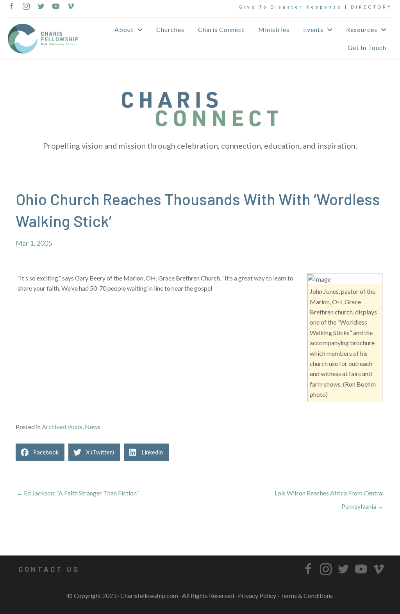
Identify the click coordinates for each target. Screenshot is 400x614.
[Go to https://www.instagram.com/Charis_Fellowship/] (26, 7)
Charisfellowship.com (149, 595)
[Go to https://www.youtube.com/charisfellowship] (55, 7)
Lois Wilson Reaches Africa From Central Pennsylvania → (329, 495)
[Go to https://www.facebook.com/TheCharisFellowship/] (11, 7)
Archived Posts (62, 426)
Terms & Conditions (306, 595)
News (92, 426)
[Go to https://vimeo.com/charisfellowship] (70, 7)
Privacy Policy (257, 595)
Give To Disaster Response (290, 6)
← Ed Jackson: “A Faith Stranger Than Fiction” (77, 493)
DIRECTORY (371, 6)
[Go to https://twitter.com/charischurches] (41, 7)
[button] (49, 569)
